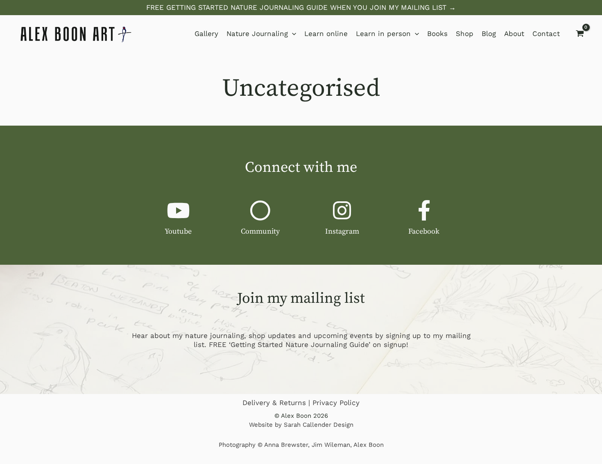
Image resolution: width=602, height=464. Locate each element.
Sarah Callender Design (318, 424)
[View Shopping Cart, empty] (580, 33)
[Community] (260, 210)
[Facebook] (424, 210)
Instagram (342, 231)
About (514, 33)
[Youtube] (178, 210)
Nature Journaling (257, 33)
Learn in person (383, 33)
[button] (301, 7)
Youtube (178, 231)
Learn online (326, 33)
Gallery (206, 33)
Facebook (423, 231)
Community (260, 231)
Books (437, 33)
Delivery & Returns (274, 403)
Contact (546, 33)
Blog (489, 33)
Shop (464, 33)
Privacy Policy (336, 403)
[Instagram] (342, 210)
